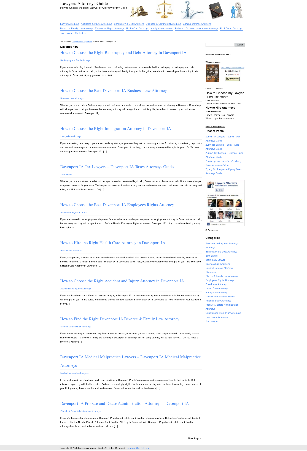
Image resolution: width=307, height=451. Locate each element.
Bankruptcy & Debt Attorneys (129, 24)
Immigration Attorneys (161, 28)
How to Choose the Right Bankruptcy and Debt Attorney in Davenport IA (123, 52)
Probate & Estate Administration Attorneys (196, 28)
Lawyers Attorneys (69, 24)
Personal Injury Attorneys (218, 300)
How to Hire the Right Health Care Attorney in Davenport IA (112, 242)
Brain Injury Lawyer (215, 259)
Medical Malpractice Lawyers (74, 372)
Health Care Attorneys (137, 28)
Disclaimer (211, 272)
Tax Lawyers (66, 33)
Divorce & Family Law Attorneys (76, 28)
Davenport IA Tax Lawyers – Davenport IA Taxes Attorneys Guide (117, 166)
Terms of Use (133, 448)
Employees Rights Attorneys (109, 28)
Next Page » (194, 438)
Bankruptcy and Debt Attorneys (75, 60)
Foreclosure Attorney (216, 284)
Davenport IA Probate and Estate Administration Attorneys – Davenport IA (124, 403)
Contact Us (81, 33)
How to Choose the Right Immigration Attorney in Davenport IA (115, 128)
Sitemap (145, 448)
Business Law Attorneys (72, 98)
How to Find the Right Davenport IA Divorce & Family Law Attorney (119, 319)
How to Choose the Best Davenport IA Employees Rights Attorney (117, 204)
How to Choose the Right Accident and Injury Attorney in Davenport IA (122, 281)
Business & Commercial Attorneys (163, 24)
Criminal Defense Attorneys (197, 24)
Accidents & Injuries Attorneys (96, 24)
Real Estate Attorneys (231, 28)
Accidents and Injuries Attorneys (75, 288)
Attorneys (210, 247)
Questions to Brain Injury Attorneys (223, 312)
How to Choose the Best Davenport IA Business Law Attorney (113, 90)
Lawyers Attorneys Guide (84, 3)
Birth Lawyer (212, 255)
